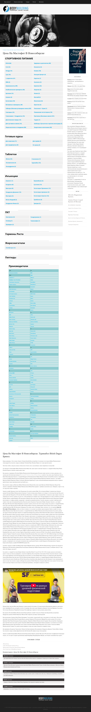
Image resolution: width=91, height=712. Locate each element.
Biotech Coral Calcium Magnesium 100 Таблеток (76, 218)
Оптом (34, 1)
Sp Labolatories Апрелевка (74, 205)
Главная (4, 49)
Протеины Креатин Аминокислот (75, 221)
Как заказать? (7, 1)
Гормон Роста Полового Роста (74, 208)
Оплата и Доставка (18, 1)
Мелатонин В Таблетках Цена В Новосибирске (31, 475)
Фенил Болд (6, 643)
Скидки (27, 1)
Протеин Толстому (73, 214)
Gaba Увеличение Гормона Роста (10, 645)
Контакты (41, 1)
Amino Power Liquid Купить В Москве (75, 201)
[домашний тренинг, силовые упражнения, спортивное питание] (17, 7)
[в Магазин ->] (77, 49)
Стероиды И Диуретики (73, 224)
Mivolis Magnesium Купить (75, 196)
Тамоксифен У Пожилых (72, 211)
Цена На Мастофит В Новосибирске (15, 49)
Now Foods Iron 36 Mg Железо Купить (12, 649)
